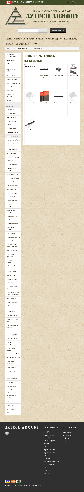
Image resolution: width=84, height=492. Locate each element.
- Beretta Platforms (12, 136)
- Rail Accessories (11, 250)
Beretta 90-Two (44, 77)
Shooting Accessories (12, 378)
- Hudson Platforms (12, 182)
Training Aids (10, 405)
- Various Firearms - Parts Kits (12, 326)
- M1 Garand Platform (13, 216)
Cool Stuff (9, 87)
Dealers (46, 444)
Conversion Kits (10, 409)
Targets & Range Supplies (11, 397)
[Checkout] (76, 2)
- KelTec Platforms (12, 197)
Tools (8, 401)
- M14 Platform (11, 220)
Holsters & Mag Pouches (10, 349)
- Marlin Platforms (12, 224)
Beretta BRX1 (44, 103)
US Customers (49, 464)
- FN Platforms (11, 161)
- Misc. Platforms (11, 233)
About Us (47, 432)
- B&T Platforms (11, 125)
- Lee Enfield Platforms (10, 205)
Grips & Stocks (10, 100)
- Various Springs (11, 335)
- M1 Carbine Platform (10, 211)
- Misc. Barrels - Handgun (11, 228)
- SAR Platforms (11, 283)
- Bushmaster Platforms (10, 145)
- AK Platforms (11, 113)
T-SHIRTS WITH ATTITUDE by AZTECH (12, 55)
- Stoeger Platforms (12, 315)
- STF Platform (10, 312)
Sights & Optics (10, 382)
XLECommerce (18, 485)
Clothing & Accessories (13, 83)
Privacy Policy (49, 458)
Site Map (47, 474)
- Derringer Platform (12, 157)
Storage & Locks (11, 386)
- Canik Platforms (11, 149)
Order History (68, 435)
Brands (46, 467)
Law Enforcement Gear (13, 358)
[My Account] (68, 2)
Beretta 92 (59, 76)
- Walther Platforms (12, 338)
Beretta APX (30, 103)
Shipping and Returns (51, 461)
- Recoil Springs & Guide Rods (11, 255)
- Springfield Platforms (10, 307)
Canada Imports (49, 440)
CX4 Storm (73, 103)
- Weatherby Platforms (10, 343)
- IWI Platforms (11, 189)
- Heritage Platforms (12, 174)
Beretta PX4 (58, 103)
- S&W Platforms (11, 279)
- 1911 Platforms (11, 110)
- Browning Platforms (13, 140)
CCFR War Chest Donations (11, 65)
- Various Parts (11, 331)
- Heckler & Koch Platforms (11, 169)
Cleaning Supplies (11, 79)
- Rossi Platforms (11, 272)
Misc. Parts (30, 130)
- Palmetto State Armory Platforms (11, 246)
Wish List (66, 438)
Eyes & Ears (9, 91)
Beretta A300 (73, 76)
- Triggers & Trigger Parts (12, 320)
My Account (67, 432)
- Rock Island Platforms (10, 267)
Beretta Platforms (37, 48)
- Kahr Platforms (11, 193)
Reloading (9, 375)
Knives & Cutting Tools (12, 354)
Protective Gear (10, 371)
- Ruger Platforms (11, 275)
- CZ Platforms (11, 153)
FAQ (45, 447)
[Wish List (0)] (73, 2)
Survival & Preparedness (10, 391)
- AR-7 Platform (11, 121)
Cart (64, 441)
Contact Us (48, 470)
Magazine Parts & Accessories (11, 362)
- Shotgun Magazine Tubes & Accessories (12, 293)
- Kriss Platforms (11, 201)
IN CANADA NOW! (11, 60)
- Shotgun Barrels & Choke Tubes (12, 288)
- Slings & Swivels (11, 302)
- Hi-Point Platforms (12, 178)
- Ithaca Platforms (12, 186)
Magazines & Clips (11, 367)
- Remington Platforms (10, 261)
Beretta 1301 (30, 66)
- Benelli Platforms (12, 132)
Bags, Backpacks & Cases (11, 71)
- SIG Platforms (11, 298)
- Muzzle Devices (11, 241)
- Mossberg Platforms (13, 237)
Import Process (49, 450)
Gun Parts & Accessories (20, 48)
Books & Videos (11, 75)
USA (7, 413)
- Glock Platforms (11, 165)
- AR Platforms (11, 117)
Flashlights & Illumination (10, 95)
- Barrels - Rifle (11, 129)
